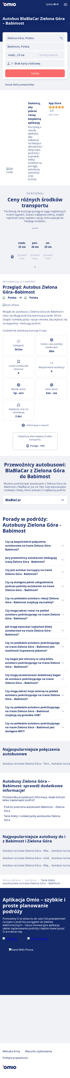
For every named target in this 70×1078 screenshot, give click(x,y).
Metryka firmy (11, 1051)
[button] (20, 55)
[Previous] (11, 244)
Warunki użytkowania (38, 1051)
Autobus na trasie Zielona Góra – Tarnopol (29, 763)
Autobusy (31, 880)
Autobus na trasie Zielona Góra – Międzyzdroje (31, 865)
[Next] (58, 244)
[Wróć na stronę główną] (9, 5)
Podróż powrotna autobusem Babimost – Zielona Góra (34, 809)
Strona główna (12, 880)
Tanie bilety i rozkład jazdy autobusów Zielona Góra (32, 818)
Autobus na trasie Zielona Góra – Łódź (26, 858)
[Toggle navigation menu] (65, 5)
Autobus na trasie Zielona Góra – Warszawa (29, 851)
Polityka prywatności (15, 1058)
